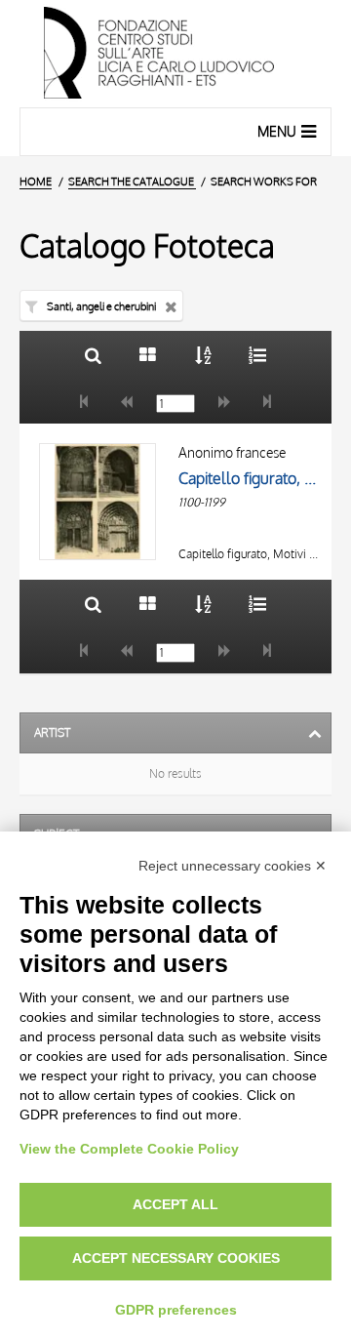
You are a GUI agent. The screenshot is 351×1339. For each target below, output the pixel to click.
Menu (276, 131)
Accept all (175, 1204)
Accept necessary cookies (176, 1258)
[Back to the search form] (93, 355)
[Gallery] (148, 355)
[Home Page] (176, 53)
